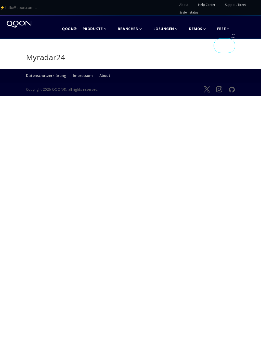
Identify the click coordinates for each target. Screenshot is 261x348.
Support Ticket (235, 5)
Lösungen (163, 28)
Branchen (128, 28)
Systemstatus (188, 12)
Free (221, 28)
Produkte (93, 28)
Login (224, 45)
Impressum (83, 75)
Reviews (200, 45)
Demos (195, 28)
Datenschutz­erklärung (46, 75)
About (183, 5)
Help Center (206, 5)
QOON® (69, 28)
